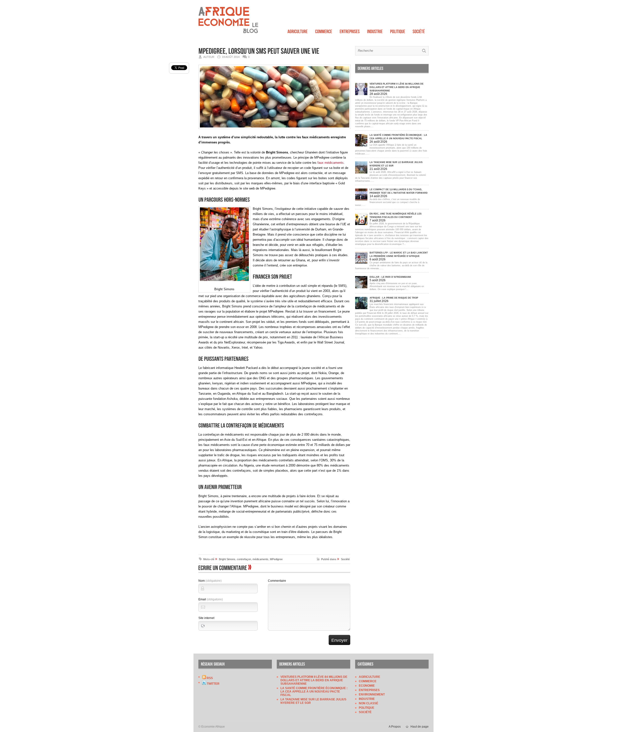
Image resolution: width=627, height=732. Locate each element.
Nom (210, 580)
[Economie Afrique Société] (419, 30)
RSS (209, 678)
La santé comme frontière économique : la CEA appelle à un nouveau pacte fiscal (314, 691)
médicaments (260, 559)
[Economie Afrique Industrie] (374, 30)
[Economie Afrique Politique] (397, 30)
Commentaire (277, 580)
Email (210, 599)
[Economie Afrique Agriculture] (298, 30)
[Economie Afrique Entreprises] (349, 30)
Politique (366, 707)
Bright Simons (227, 559)
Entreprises (369, 690)
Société (345, 559)
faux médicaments (330, 162)
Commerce (367, 681)
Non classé (368, 703)
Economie (367, 685)
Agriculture (369, 677)
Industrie (367, 699)
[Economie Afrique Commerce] (324, 30)
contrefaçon (244, 559)
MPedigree (276, 559)
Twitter (212, 683)
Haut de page (419, 726)
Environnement (372, 694)
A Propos (395, 726)
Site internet (206, 618)
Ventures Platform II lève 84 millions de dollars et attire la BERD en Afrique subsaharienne (313, 680)
